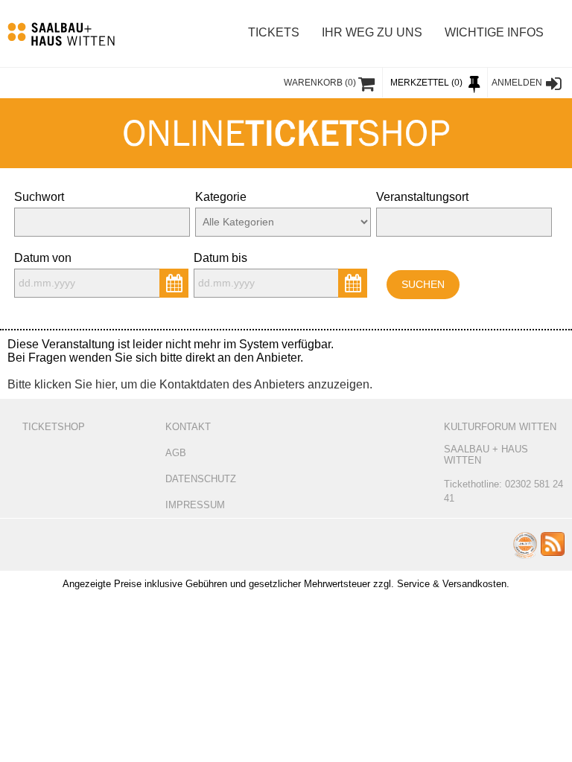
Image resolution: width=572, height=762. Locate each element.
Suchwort (39, 196)
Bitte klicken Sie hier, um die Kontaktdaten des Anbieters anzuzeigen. (189, 384)
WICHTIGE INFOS (494, 32)
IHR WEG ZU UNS (372, 32)
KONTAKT (188, 426)
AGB (175, 452)
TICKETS (273, 32)
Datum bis (220, 258)
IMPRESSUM (195, 504)
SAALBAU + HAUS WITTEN (486, 455)
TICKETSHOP (53, 426)
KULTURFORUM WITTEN (500, 426)
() (320, 82)
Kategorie (221, 196)
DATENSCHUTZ (200, 478)
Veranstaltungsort (422, 196)
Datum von (43, 258)
